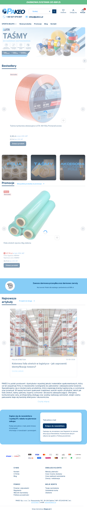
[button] (54, 11)
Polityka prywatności (21, 495)
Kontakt (16, 472)
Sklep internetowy (41, 509)
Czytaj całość (18, 371)
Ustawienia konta (51, 490)
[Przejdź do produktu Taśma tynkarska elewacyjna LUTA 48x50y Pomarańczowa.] (38, 98)
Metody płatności (51, 472)
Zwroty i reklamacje (52, 478)
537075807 (35, 502)
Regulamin (17, 490)
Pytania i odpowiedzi (21, 488)
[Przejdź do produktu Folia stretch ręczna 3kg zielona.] (32, 215)
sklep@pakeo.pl (50, 502)
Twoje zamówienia (52, 488)
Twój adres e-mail (49, 420)
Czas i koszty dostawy (53, 474)
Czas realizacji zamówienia (55, 476)
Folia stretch (19, 360)
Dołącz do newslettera (54, 426)
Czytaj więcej (43, 401)
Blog (15, 476)
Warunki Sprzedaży (21, 493)
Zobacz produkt (18, 144)
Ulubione (48, 493)
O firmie (16, 474)
